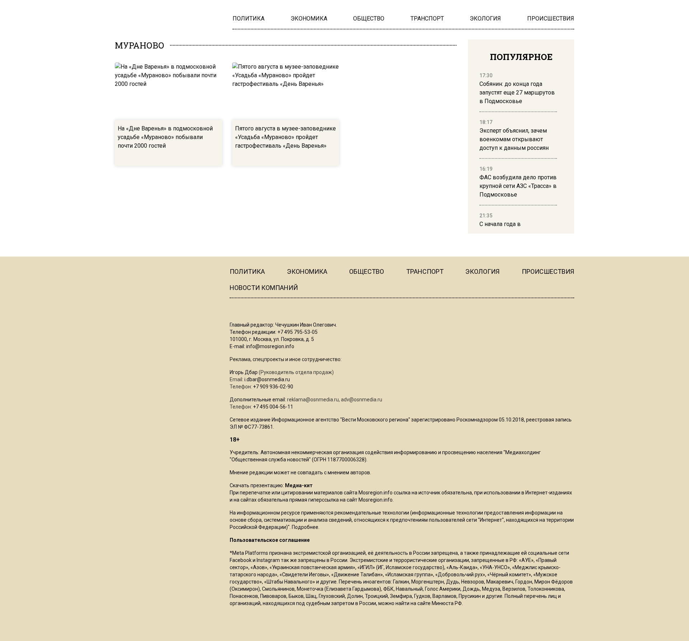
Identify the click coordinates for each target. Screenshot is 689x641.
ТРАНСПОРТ (425, 271)
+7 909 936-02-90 (273, 386)
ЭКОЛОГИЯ (482, 271)
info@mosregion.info (270, 346)
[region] (518, 150)
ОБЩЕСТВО (366, 271)
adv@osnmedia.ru (361, 399)
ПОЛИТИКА (247, 271)
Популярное (521, 57)
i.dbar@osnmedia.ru (267, 379)
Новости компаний (264, 287)
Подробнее (305, 527)
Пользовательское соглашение (270, 540)
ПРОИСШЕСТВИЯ (548, 271)
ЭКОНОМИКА (307, 271)
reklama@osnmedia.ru (313, 399)
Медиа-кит (299, 485)
